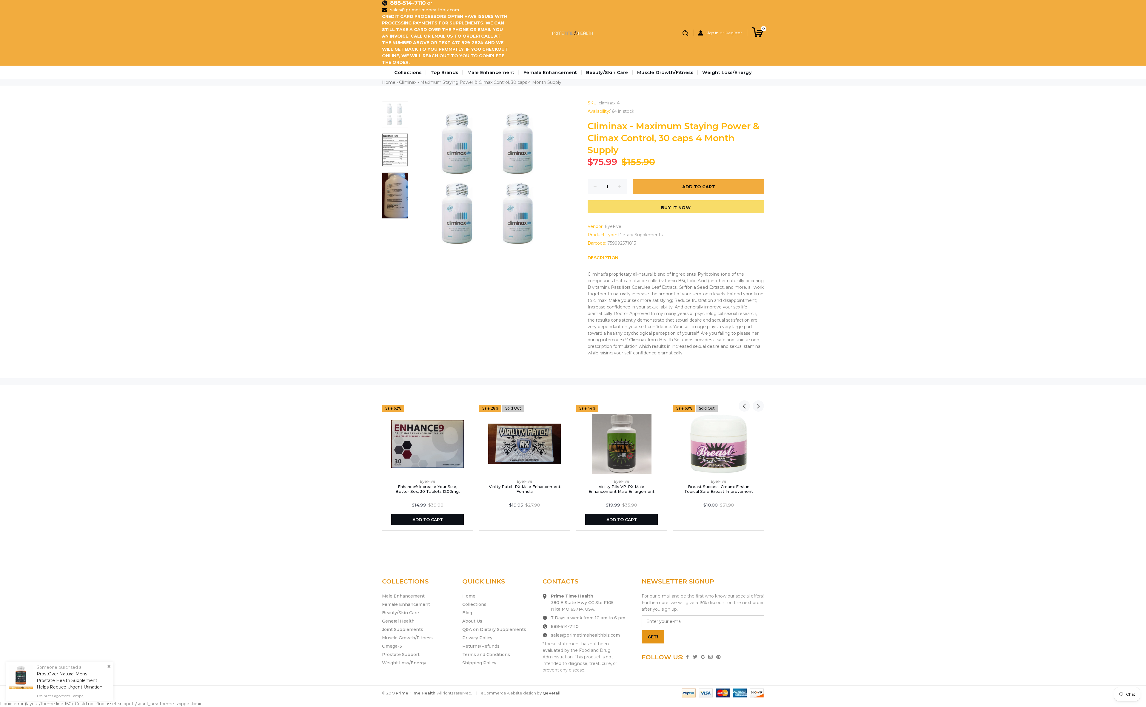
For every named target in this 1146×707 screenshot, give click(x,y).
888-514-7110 (408, 3)
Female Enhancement (550, 72)
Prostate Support (401, 654)
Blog (467, 612)
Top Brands (444, 72)
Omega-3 (392, 646)
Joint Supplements (402, 629)
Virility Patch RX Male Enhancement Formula (524, 489)
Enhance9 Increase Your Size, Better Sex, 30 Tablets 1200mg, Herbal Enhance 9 (427, 491)
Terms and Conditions (486, 654)
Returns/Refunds (481, 646)
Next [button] (758, 406)
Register (734, 32)
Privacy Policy (477, 637)
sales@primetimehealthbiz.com (424, 10)
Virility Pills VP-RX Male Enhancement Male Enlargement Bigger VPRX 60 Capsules (621, 491)
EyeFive (613, 226)
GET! (653, 637)
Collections (408, 72)
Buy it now (676, 207)
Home (388, 82)
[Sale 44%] (621, 444)
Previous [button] (744, 406)
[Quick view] (466, 412)
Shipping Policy (479, 663)
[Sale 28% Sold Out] (524, 444)
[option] (395, 117)
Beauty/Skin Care (607, 72)
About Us (472, 621)
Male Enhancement (491, 72)
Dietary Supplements (640, 234)
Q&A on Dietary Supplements (494, 629)
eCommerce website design (508, 693)
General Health (398, 621)
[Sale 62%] (427, 444)
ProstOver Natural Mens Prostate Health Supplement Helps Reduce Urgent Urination (69, 680)
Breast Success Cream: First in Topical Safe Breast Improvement (718, 489)
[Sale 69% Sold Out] (718, 444)
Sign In (712, 32)
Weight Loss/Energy (727, 72)
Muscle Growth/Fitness (665, 72)
